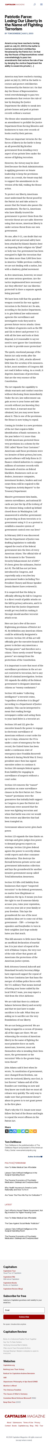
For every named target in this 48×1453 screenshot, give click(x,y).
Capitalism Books (10, 1283)
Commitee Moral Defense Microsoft (17, 1398)
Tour (41, 1426)
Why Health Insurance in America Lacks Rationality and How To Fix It (21, 1189)
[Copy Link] (31, 1131)
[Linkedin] (11, 1131)
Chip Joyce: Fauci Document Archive (16, 1348)
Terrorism (20, 1163)
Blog (31, 1426)
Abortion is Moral (10, 1386)
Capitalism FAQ (9, 1277)
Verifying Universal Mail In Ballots (15, 1345)
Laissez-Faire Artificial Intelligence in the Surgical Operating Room (21, 1174)
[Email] (27, 1131)
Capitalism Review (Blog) (13, 1289)
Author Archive (34, 1157)
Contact (8, 1426)
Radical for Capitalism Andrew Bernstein (19, 1373)
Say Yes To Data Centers (12, 1342)
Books (14, 1426)
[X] (7, 1131)
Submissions (17, 1422)
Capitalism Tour (9, 1271)
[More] (35, 1131)
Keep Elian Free (9, 1402)
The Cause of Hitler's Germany (15, 1394)
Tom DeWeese (14, 33)
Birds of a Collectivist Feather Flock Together (19, 1339)
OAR (4, 1378)
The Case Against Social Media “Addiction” (22, 1223)
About (9, 1422)
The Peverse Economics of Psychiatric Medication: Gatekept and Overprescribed (21, 1181)
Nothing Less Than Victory (13, 1369)
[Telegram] (23, 1131)
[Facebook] (15, 1131)
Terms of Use (28, 1422)
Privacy (37, 1422)
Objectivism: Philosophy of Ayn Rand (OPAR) (20, 1382)
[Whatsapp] (19, 1131)
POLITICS (9, 1163)
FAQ (36, 1426)
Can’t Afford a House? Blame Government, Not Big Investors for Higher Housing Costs (24, 1211)
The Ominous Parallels (12, 1390)
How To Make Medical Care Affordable (20, 1167)
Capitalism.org (9, 1365)
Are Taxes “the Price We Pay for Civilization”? (23, 1195)
